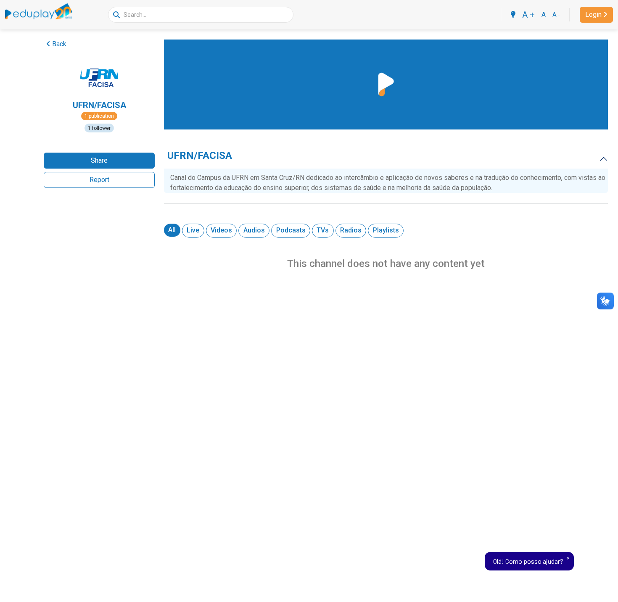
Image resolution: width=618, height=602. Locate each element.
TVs (323, 230)
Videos (221, 230)
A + (528, 15)
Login (593, 14)
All (172, 230)
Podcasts (291, 230)
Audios (254, 230)
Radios (351, 230)
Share (99, 160)
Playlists (386, 230)
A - (556, 14)
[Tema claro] (513, 14)
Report (99, 180)
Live (193, 230)
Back (59, 44)
